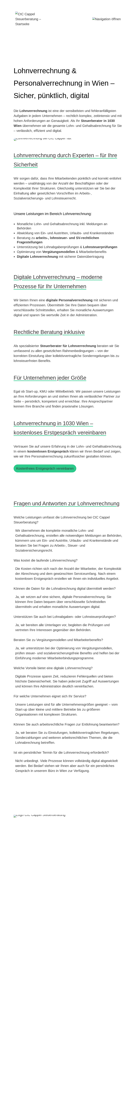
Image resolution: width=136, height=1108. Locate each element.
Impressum (23, 1092)
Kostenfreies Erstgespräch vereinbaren (45, 468)
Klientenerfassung (84, 1092)
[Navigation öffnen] (106, 19)
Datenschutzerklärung (51, 1092)
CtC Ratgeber (111, 1092)
